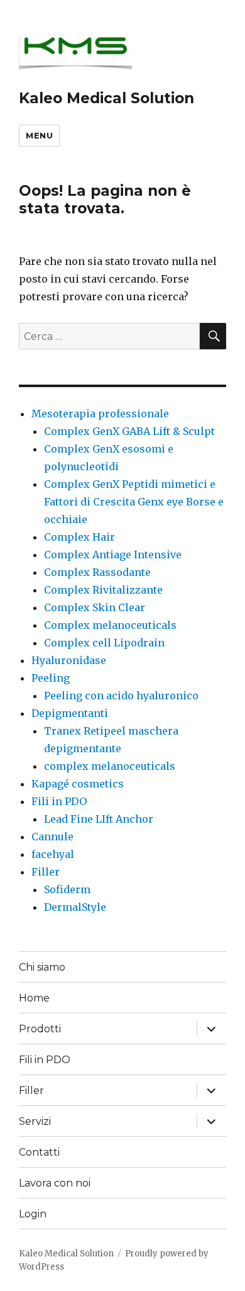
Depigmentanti (69, 713)
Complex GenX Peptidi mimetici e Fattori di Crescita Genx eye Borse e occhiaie (134, 502)
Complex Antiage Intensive (113, 554)
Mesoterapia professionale (100, 413)
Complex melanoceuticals (110, 625)
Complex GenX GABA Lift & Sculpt (129, 431)
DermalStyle (75, 907)
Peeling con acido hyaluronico (121, 695)
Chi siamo (42, 967)
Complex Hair (79, 537)
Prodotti (40, 1029)
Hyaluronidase (68, 660)
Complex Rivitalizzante (103, 589)
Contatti (39, 1152)
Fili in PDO (59, 801)
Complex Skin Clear (94, 607)
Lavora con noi (54, 1183)
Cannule (52, 836)
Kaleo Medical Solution (106, 98)
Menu (39, 135)
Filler (45, 871)
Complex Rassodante (97, 572)
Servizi (35, 1121)
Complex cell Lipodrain (104, 642)
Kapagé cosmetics (77, 783)
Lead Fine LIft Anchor (98, 819)
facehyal (52, 854)
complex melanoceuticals (109, 766)
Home (34, 998)
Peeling (50, 678)
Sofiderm (67, 889)
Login (32, 1214)
